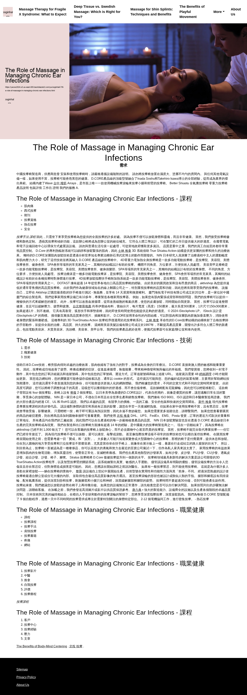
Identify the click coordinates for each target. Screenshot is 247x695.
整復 (73, 392)
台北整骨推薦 (82, 306)
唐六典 (136, 489)
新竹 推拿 (204, 401)
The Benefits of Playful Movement (192, 12)
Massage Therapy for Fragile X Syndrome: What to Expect (42, 11)
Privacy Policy (26, 677)
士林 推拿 (124, 250)
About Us (236, 11)
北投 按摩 (75, 646)
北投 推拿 (123, 415)
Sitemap (22, 669)
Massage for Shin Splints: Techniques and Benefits (151, 11)
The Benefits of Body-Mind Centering (41, 646)
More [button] (217, 12)
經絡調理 (205, 374)
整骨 (79, 471)
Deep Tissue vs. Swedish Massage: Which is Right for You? (97, 12)
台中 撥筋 (60, 183)
